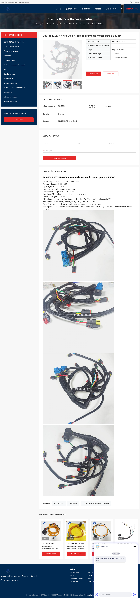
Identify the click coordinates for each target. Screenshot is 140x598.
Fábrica (72, 575)
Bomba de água (9, 74)
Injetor (6, 69)
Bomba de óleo (9, 78)
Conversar (19, 120)
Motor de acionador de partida (14, 88)
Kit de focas (8, 92)
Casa (38, 24)
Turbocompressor (10, 83)
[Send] (134, 594)
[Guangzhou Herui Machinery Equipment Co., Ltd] (8, 9)
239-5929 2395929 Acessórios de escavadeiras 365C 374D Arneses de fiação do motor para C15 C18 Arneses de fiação (51, 546)
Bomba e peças (9, 60)
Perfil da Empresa (75, 573)
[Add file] (96, 594)
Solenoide (7, 56)
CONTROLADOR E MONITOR (14, 42)
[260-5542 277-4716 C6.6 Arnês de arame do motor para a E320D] (62, 59)
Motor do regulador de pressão (15, 65)
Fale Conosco (74, 581)
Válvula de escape (10, 97)
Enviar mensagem (59, 158)
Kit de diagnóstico (10, 101)
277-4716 (73, 503)
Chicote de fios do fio (49, 24)
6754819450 (58, 503)
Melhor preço (93, 74)
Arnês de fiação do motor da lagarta (96, 503)
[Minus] (134, 546)
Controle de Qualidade (76, 578)
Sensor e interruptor (11, 51)
